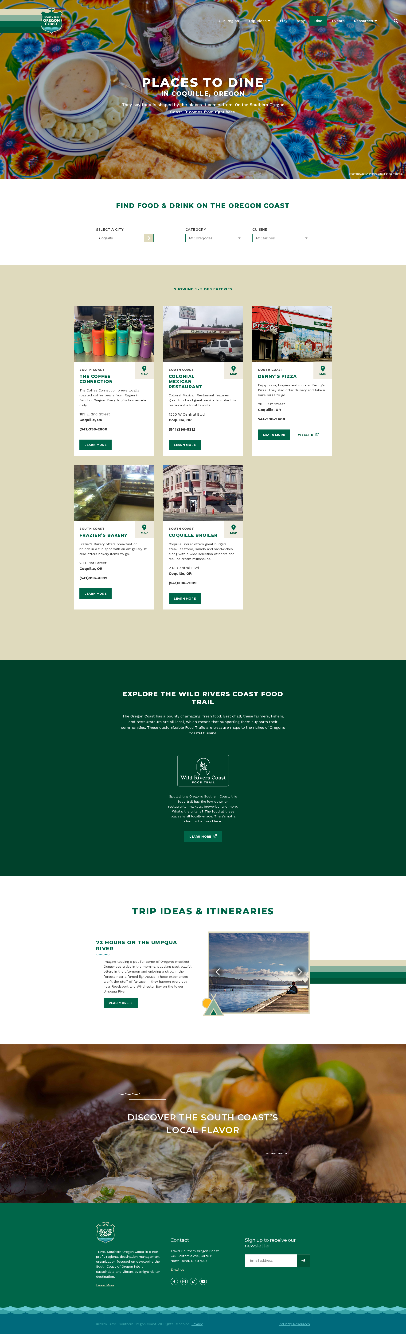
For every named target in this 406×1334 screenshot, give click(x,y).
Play (283, 21)
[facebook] (174, 1281)
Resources (363, 21)
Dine (318, 21)
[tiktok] (193, 1281)
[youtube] (203, 1281)
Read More (119, 1003)
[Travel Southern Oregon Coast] (31, 21)
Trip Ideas (257, 21)
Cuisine (259, 229)
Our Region (229, 21)
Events (338, 21)
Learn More (95, 445)
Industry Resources (294, 1324)
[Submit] (303, 1260)
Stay (301, 21)
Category (195, 229)
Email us (177, 1269)
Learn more (200, 836)
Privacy (197, 1324)
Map (144, 374)
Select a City (110, 229)
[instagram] (183, 1281)
